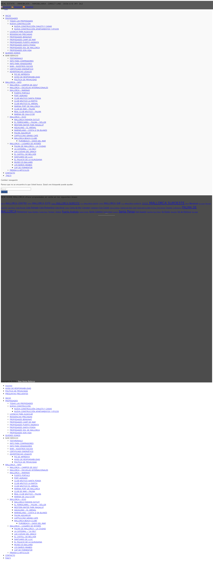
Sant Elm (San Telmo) (154, 212)
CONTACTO (10, 172)
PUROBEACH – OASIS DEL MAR (32, 140)
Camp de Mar (76, 207)
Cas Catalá (104, 207)
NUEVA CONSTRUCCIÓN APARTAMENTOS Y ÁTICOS (36, 29)
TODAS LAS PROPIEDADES (21, 21)
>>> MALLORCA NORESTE (65, 203)
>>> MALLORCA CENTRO (14, 203)
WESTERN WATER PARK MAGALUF (29, 124)
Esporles (169, 208)
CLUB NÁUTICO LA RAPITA (25, 100)
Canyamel (86, 207)
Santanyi (115, 212)
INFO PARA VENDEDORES (21, 63)
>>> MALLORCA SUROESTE (163, 202)
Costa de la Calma (144, 207)
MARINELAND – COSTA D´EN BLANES (30, 130)
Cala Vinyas (59, 207)
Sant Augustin (140, 211)
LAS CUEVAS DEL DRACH (25, 151)
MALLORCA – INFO (13, 82)
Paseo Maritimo (33, 212)
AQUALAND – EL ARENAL (25, 127)
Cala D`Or (4, 208)
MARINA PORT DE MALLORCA (27, 106)
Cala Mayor (11, 208)
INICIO (8, 15)
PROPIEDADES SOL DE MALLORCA (25, 47)
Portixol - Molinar (54, 212)
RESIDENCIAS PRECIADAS (21, 34)
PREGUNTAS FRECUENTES (16, 393)
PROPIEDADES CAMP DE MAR (23, 39)
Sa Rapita (166, 211)
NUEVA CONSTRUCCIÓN (20, 23)
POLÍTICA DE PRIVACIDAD (25, 79)
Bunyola (208, 204)
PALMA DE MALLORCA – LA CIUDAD (30, 146)
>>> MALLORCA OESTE (89, 203)
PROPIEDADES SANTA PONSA (23, 45)
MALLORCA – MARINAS (20, 90)
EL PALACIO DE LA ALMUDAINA (28, 159)
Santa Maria (107, 212)
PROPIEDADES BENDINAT (21, 37)
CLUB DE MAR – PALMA (24, 108)
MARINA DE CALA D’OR (24, 114)
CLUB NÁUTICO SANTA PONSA (27, 98)
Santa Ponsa (127, 211)
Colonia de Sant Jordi (128, 207)
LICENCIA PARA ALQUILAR (21, 31)
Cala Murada (20, 208)
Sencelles (174, 212)
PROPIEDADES (11, 18)
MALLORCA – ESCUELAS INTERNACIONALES (29, 87)
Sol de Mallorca (184, 211)
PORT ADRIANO (21, 95)
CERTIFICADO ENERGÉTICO (21, 69)
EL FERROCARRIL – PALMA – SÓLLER (30, 122)
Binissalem (202, 203)
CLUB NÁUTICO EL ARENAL (26, 103)
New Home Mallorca (26, 381)
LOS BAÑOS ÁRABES (23, 164)
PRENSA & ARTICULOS (19, 170)
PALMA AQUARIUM (22, 132)
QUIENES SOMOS (12, 53)
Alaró (187, 204)
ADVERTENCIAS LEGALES (21, 71)
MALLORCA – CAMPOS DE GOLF (24, 85)
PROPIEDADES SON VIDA (21, 50)
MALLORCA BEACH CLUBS (25, 138)
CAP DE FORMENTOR (23, 167)
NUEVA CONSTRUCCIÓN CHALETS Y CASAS (33, 26)
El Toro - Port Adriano (158, 208)
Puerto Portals (84, 212)
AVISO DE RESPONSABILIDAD (27, 77)
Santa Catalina (96, 211)
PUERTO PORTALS (22, 93)
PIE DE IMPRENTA (22, 74)
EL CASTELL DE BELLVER (25, 154)
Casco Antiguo (115, 208)
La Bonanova (177, 208)
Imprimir (8, 385)
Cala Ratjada (32, 207)
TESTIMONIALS (16, 58)
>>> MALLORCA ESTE (39, 203)
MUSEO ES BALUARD (23, 162)
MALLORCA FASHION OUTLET (27, 119)
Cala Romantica (46, 207)
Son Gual (195, 212)
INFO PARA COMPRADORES (22, 61)
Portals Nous (43, 212)
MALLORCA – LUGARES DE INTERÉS (25, 143)
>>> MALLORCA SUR (110, 203)
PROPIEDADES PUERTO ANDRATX (24, 42)
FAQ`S (8, 175)
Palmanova (22, 211)
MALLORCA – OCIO (18, 116)
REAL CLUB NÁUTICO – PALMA (27, 111)
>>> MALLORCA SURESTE (131, 203)
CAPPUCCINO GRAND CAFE (26, 135)
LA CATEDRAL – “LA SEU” (25, 148)
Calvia (67, 208)
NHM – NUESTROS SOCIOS (21, 66)
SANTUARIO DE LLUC (23, 156)
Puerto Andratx (70, 211)
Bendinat (193, 203)
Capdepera (95, 208)
